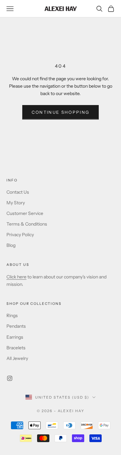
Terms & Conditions (26, 224)
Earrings (14, 337)
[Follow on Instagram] (9, 378)
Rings (12, 315)
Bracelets (15, 348)
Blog (10, 245)
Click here (16, 277)
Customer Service (24, 213)
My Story (15, 203)
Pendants (16, 326)
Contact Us (17, 192)
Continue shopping (61, 112)
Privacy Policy (20, 234)
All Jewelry (17, 358)
